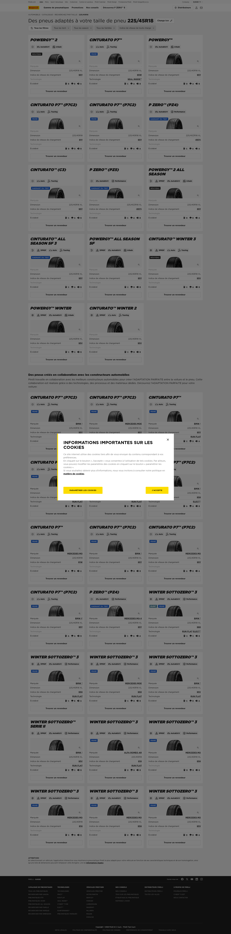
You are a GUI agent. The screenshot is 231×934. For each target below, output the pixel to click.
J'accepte (157, 490)
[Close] (167, 439)
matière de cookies (73, 474)
